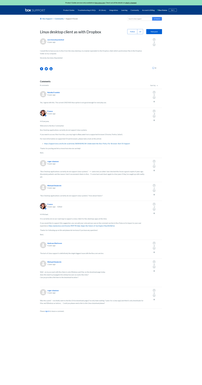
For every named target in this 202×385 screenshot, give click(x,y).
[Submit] (157, 19)
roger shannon (53, 161)
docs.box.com (100, 3)
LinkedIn (51, 69)
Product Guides (68, 10)
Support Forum (72, 19)
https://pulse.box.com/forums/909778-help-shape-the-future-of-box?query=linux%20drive (82, 226)
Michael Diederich (54, 186)
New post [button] (154, 32)
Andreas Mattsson (54, 243)
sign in (47, 311)
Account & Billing (148, 10)
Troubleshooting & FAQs (87, 10)
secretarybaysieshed (55, 40)
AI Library (102, 10)
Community (135, 10)
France (50, 111)
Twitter (46, 69)
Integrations (113, 10)
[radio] (154, 39)
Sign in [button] (173, 10)
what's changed (130, 3)
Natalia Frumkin (53, 92)
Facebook (41, 69)
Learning (124, 10)
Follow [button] (132, 32)
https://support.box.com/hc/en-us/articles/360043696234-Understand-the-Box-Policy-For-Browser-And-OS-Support (87, 144)
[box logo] (35, 10)
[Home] (35, 10)
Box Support (47, 19)
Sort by (153, 85)
